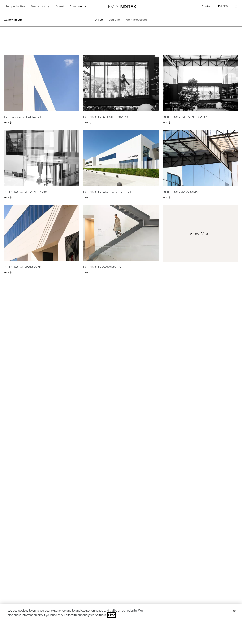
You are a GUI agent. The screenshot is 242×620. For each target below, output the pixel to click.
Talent (60, 6)
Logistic (114, 20)
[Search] (236, 6)
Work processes (136, 20)
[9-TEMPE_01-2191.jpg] (41, 83)
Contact (207, 6)
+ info (111, 615)
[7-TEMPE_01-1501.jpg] (200, 83)
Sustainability (40, 6)
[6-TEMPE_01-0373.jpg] (41, 158)
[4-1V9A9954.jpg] (200, 158)
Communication (80, 6)
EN (220, 6)
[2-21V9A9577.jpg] (121, 233)
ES (226, 6)
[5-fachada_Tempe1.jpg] (121, 158)
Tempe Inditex (15, 6)
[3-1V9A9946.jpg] (41, 233)
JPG (6, 122)
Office (99, 20)
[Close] (234, 611)
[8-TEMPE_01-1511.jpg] (121, 83)
